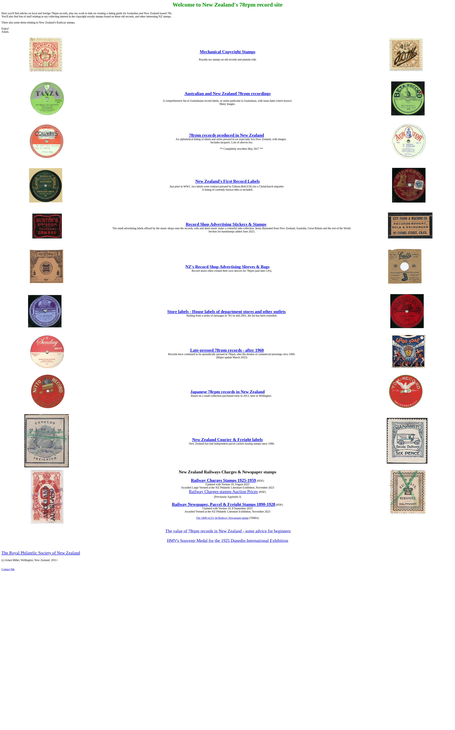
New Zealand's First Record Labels (227, 181)
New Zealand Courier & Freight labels (227, 439)
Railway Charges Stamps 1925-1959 (223, 480)
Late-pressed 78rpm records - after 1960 (227, 350)
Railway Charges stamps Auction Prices (223, 491)
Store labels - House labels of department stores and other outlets (226, 311)
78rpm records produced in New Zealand (226, 135)
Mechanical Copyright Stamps (227, 51)
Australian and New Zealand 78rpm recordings (227, 93)
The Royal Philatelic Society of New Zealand (40, 553)
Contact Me (8, 569)
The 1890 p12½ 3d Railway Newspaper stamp (222, 517)
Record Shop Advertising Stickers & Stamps (226, 224)
